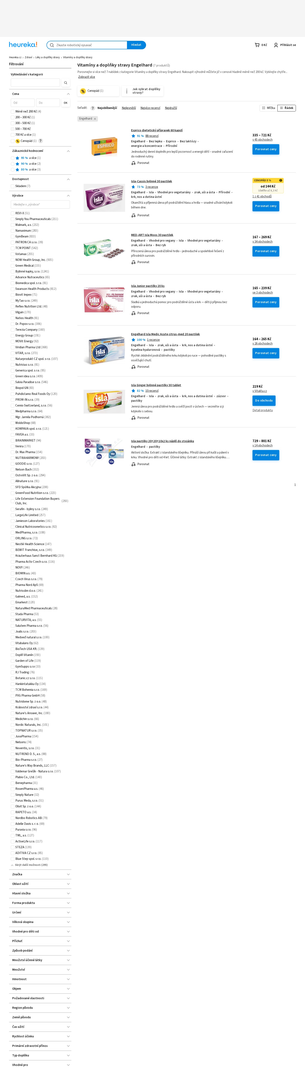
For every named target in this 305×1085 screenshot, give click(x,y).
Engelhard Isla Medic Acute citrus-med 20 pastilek (165, 334)
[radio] (13, 158)
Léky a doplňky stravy (47, 57)
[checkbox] (13, 112)
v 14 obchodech (263, 446)
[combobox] (86, 45)
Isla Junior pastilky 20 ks (148, 286)
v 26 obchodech (263, 344)
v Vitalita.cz (260, 391)
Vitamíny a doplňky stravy (77, 57)
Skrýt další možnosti (28, 865)
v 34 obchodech (263, 242)
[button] (35, 83)
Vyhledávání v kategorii (27, 74)
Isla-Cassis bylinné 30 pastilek (151, 181)
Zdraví (28, 57)
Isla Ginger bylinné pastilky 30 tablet (156, 385)
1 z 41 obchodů (262, 197)
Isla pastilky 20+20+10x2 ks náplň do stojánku (162, 441)
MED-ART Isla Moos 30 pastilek (152, 235)
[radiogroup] (40, 164)
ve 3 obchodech (263, 293)
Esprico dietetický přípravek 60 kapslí (157, 130)
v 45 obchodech (263, 140)
